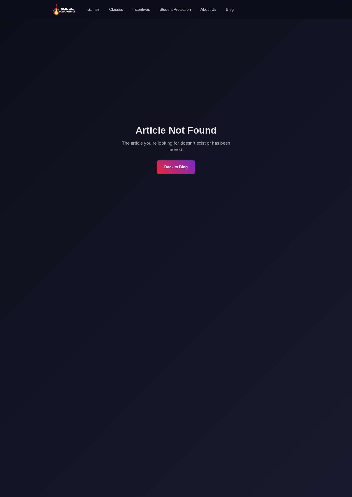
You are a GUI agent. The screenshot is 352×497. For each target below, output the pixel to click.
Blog (230, 9)
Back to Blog (176, 167)
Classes (116, 9)
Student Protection (175, 9)
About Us (208, 9)
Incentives (141, 9)
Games (93, 9)
